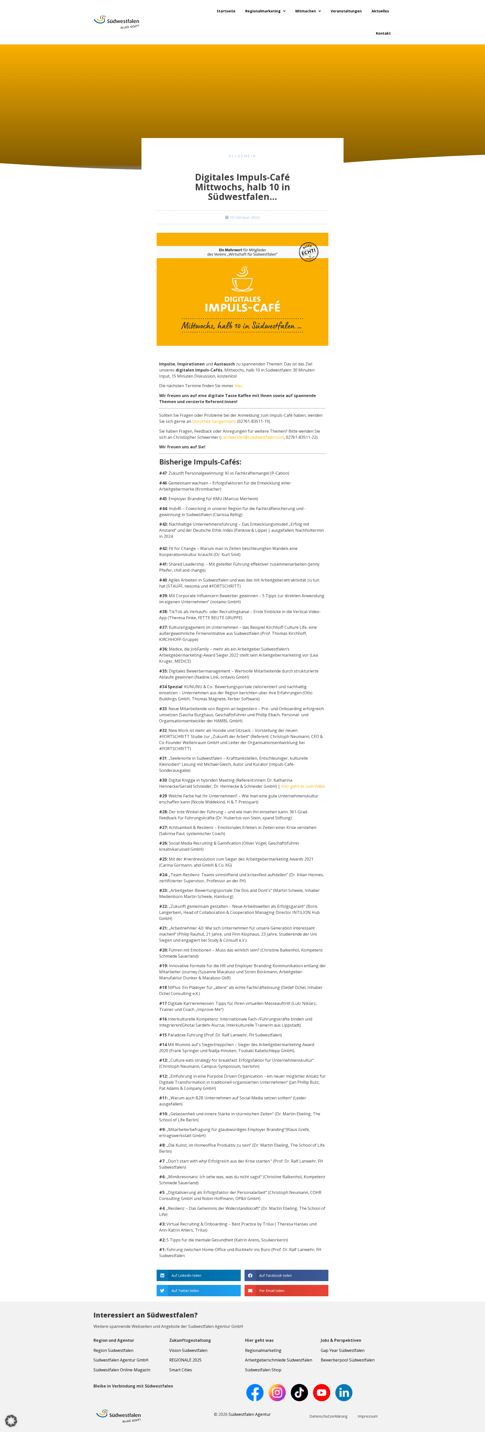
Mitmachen (305, 11)
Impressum (368, 1416)
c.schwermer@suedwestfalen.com (252, 437)
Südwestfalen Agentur (250, 1414)
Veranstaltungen (346, 11)
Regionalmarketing (263, 11)
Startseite (226, 11)
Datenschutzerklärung (328, 1416)
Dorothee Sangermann (214, 421)
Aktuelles (380, 11)
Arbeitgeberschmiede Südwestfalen (278, 1360)
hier (238, 385)
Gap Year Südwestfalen (343, 1350)
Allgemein (242, 155)
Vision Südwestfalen (188, 1350)
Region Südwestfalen (113, 1350)
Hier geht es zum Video (303, 786)
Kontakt (383, 33)
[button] (199, 1275)
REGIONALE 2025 (185, 1360)
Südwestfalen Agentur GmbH (121, 1360)
